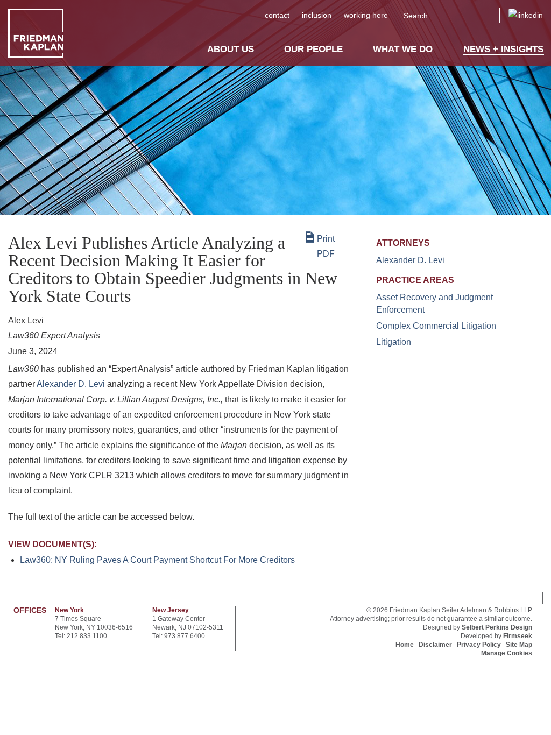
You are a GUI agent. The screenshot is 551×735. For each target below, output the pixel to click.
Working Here (366, 15)
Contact (277, 15)
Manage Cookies (506, 653)
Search (416, 15)
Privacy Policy (479, 644)
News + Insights (503, 49)
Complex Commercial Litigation (436, 325)
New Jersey (170, 610)
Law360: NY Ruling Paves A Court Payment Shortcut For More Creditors (157, 559)
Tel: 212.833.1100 (81, 636)
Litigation (393, 342)
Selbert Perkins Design (497, 627)
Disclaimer (435, 644)
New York (69, 610)
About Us (230, 49)
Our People (313, 49)
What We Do (403, 49)
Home (404, 644)
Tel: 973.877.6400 (178, 636)
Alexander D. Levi (71, 383)
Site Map (519, 644)
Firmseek (517, 636)
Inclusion (316, 15)
